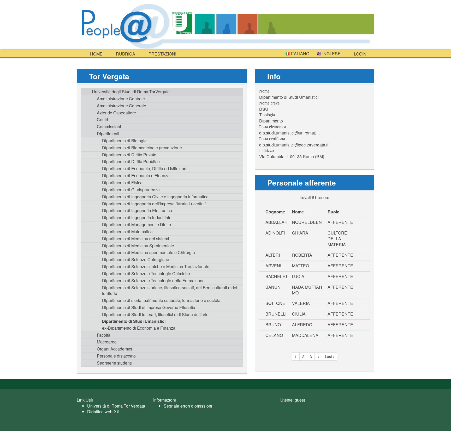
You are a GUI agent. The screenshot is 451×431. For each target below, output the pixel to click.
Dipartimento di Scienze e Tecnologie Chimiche (146, 273)
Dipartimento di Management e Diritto (136, 224)
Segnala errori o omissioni (188, 406)
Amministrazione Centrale (121, 99)
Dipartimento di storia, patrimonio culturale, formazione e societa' (161, 300)
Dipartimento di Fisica (122, 183)
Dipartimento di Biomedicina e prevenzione (142, 148)
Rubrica (125, 54)
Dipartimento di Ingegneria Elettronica (137, 210)
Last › (329, 356)
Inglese (331, 54)
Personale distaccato (116, 356)
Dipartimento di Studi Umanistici (133, 321)
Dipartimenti (108, 134)
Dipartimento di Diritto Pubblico (131, 161)
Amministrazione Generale (121, 106)
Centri (102, 119)
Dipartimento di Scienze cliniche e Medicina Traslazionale (155, 266)
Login (359, 54)
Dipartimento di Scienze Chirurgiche (135, 259)
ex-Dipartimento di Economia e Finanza (138, 328)
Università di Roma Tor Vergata (116, 406)
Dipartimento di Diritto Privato (129, 155)
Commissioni (109, 127)
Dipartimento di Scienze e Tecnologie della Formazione (153, 281)
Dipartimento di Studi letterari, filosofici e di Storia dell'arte (155, 314)
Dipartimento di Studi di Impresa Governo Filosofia (148, 307)
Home (96, 54)
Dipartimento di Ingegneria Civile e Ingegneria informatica (155, 197)
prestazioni (161, 54)
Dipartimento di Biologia (124, 141)
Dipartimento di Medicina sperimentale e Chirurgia (148, 252)
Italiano (299, 54)
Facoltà (103, 335)
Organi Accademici (114, 349)
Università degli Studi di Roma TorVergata (131, 92)
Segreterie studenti (114, 363)
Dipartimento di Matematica (127, 232)
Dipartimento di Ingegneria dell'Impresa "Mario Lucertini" (154, 204)
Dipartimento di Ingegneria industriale (136, 217)
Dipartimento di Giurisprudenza (131, 190)
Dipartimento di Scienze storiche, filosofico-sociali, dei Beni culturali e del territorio (169, 291)
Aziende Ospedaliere (116, 113)
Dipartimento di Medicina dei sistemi (135, 239)
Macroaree (107, 342)
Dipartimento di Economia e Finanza (136, 175)
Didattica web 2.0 (103, 412)
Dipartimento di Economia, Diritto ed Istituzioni (144, 168)
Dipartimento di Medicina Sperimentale (138, 246)
